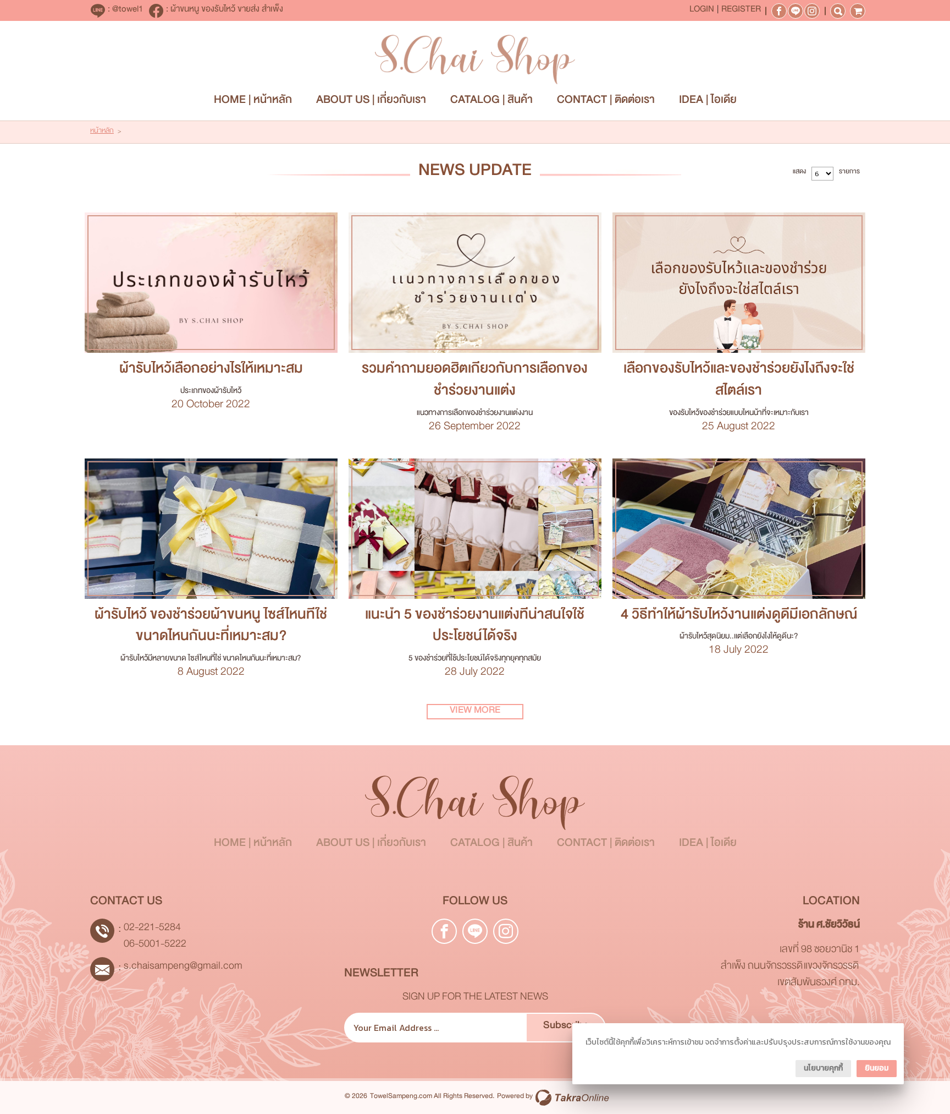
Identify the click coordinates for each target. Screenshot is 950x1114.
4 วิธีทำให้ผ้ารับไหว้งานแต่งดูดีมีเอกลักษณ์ (739, 617)
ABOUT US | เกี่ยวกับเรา (371, 102)
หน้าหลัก (102, 132)
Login (701, 11)
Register (741, 11)
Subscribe (566, 1027)
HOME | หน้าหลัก (253, 102)
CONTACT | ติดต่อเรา (606, 102)
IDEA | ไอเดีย (708, 102)
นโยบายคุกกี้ (823, 1068)
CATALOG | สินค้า (491, 102)
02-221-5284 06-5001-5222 (155, 937)
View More (210, 283)
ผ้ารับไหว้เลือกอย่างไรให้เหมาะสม (211, 371)
